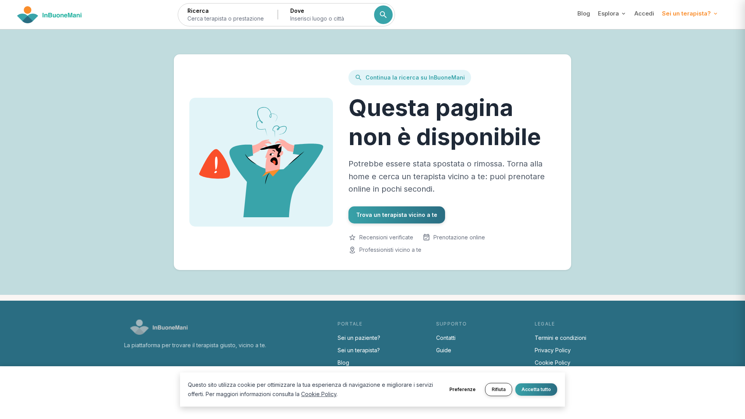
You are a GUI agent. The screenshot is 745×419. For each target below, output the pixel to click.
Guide (443, 350)
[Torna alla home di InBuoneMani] (49, 14)
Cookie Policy (552, 362)
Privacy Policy (553, 350)
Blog (583, 13)
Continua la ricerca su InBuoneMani (415, 77)
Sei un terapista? (359, 350)
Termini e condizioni (560, 337)
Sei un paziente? (359, 337)
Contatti (446, 337)
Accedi (644, 13)
